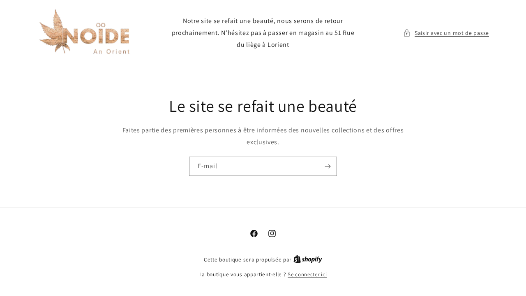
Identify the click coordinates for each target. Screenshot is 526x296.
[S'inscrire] (327, 166)
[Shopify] (307, 259)
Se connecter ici (307, 274)
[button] (446, 33)
